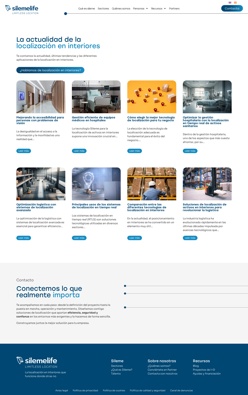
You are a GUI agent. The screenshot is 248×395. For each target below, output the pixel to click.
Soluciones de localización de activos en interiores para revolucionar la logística (204, 207)
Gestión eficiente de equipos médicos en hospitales (93, 118)
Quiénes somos (121, 8)
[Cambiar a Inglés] (230, 2)
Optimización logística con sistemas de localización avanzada (36, 207)
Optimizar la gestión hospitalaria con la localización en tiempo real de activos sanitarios (206, 121)
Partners (174, 8)
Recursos (156, 8)
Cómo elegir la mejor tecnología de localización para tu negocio (151, 118)
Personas (138, 8)
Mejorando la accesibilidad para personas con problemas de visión (40, 120)
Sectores (103, 8)
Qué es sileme (86, 8)
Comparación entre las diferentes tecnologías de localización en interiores (146, 207)
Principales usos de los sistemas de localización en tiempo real (96, 205)
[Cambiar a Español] (235, 2)
